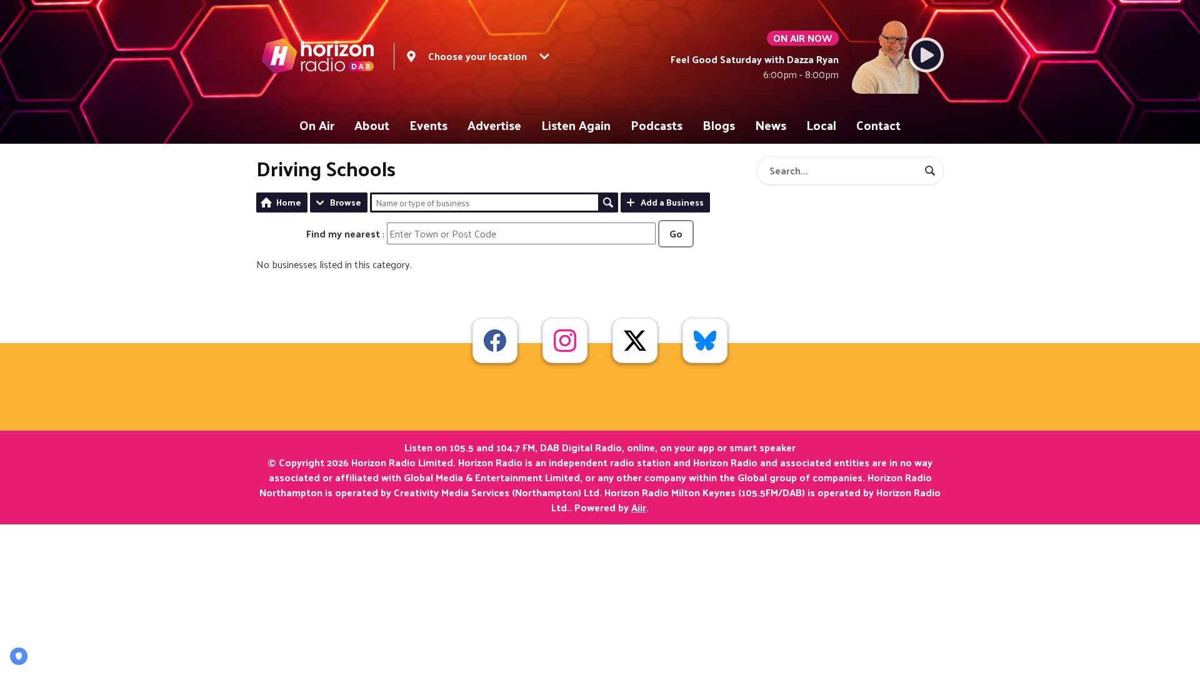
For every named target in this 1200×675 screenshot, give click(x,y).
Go (675, 233)
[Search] (930, 170)
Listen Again (576, 125)
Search (608, 202)
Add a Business (672, 202)
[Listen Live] (926, 55)
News (770, 125)
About (371, 125)
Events (428, 125)
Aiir (638, 507)
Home (288, 202)
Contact (878, 125)
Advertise (494, 125)
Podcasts (656, 125)
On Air (316, 125)
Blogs (718, 125)
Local (821, 125)
